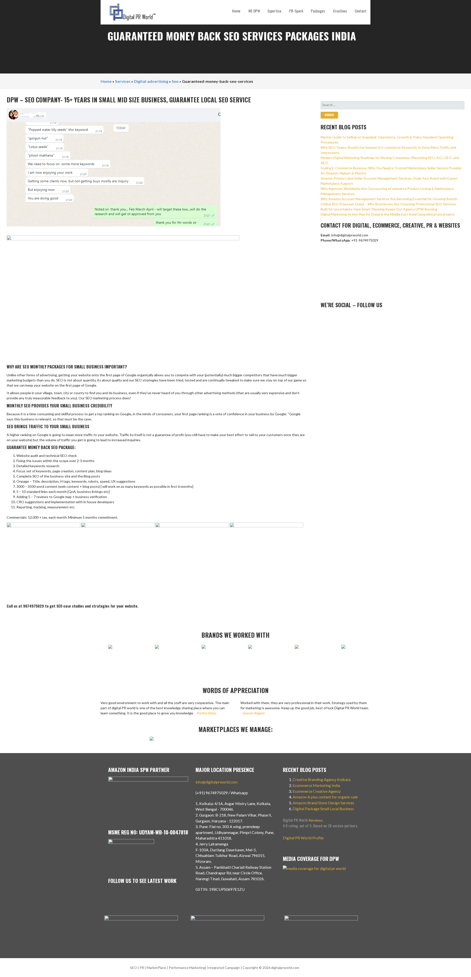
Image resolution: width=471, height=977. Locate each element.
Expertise (274, 11)
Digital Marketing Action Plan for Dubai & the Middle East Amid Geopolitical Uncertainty (388, 214)
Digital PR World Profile (303, 837)
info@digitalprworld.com (216, 782)
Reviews (316, 820)
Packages (318, 11)
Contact (360, 11)
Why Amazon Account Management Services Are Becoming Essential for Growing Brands (389, 199)
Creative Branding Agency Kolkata (322, 779)
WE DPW (254, 11)
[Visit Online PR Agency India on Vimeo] (323, 317)
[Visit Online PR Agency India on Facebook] (355, 317)
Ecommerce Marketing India (316, 785)
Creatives (340, 11)
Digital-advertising (151, 81)
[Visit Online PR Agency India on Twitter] (347, 317)
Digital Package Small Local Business (324, 808)
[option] (119, 649)
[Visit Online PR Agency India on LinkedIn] (339, 317)
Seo (175, 81)
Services (123, 81)
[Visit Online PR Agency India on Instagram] (331, 317)
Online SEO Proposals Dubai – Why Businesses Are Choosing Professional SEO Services (388, 204)
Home (236, 11)
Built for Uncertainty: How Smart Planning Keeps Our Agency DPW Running (379, 209)
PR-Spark (296, 11)
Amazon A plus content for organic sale (325, 796)
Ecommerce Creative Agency (317, 791)
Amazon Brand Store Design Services (323, 802)
